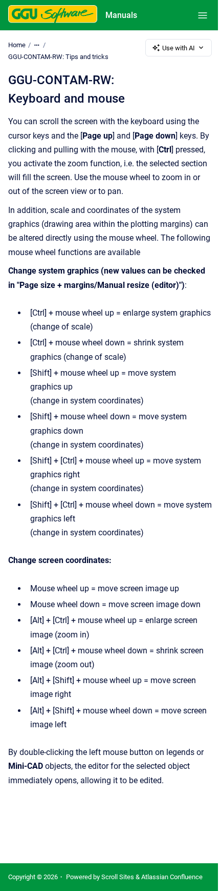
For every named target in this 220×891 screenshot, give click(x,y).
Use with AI (178, 48)
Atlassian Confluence (172, 877)
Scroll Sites (117, 877)
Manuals (121, 15)
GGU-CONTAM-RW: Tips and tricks (58, 57)
